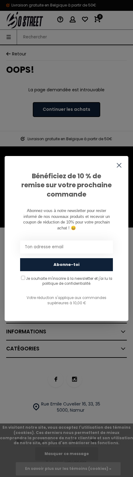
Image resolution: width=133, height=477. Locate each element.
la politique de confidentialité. (77, 281)
